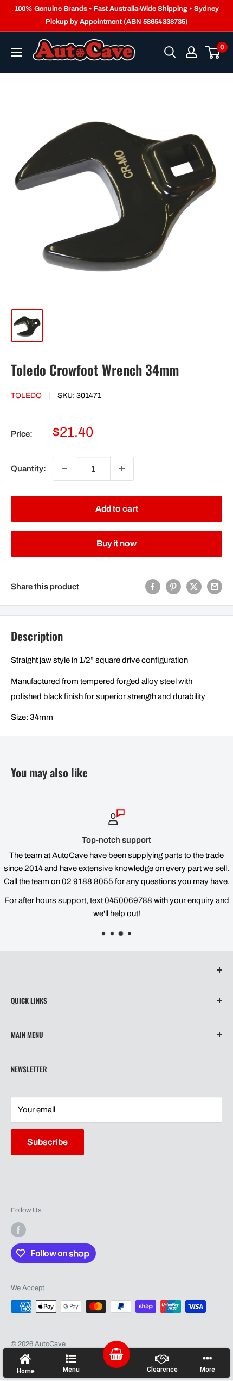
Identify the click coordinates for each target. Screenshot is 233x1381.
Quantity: (28, 468)
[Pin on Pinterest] (173, 586)
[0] (213, 52)
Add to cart (116, 508)
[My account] (191, 52)
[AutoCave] (84, 50)
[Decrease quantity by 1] (64, 468)
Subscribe (47, 1142)
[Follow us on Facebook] (18, 1229)
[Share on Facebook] (152, 586)
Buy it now (116, 543)
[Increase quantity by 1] (122, 468)
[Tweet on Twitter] (194, 586)
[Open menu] (16, 52)
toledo (26, 395)
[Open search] (170, 52)
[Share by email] (214, 586)
